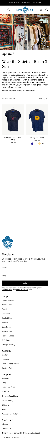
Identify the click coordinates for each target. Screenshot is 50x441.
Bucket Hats (7, 318)
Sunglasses (6, 327)
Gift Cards (6, 340)
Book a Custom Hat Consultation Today (25, 2)
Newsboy (6, 313)
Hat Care (5, 392)
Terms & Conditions (10, 396)
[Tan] (39, 143)
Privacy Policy (7, 290)
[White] (36, 143)
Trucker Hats (7, 305)
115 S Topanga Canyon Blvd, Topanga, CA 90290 (21, 433)
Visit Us (5, 424)
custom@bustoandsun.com (13, 437)
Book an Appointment (10, 364)
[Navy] (32, 143)
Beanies (5, 309)
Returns (5, 409)
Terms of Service (22, 290)
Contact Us (6, 428)
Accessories (7, 331)
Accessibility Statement (11, 414)
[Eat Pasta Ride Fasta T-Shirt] (13, 119)
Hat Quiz (5, 359)
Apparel (5, 322)
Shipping (5, 405)
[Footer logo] (7, 242)
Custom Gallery (8, 368)
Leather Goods (8, 336)
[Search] (9, 9)
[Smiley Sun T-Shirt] (37, 119)
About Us (5, 378)
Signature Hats (8, 300)
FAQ (4, 383)
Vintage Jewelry (8, 345)
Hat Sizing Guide (9, 387)
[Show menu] (3, 9)
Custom (5, 355)
